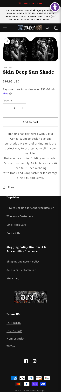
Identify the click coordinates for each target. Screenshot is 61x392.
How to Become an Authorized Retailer (30, 208)
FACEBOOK (14, 323)
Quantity (8, 100)
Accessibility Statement (21, 270)
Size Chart (13, 278)
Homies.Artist (15, 338)
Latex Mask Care (16, 224)
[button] (5, 27)
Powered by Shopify (38, 391)
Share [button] (10, 187)
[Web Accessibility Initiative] (55, 7)
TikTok (11, 346)
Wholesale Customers (20, 216)
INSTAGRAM (14, 331)
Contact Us (13, 233)
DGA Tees (25, 391)
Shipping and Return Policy (23, 261)
